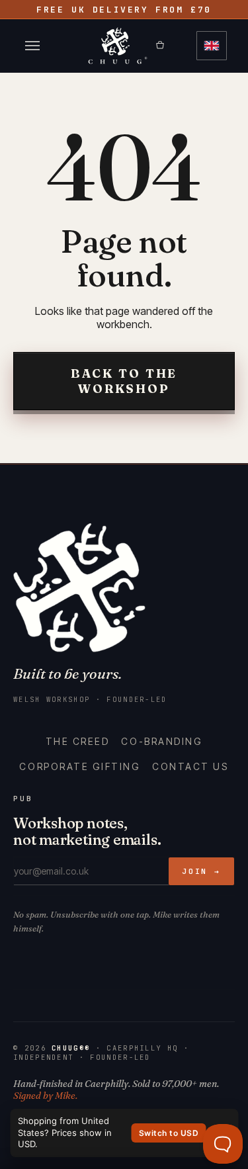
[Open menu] (32, 45)
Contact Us (190, 766)
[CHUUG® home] (117, 45)
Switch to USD (168, 1133)
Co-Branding (161, 741)
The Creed (78, 741)
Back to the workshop (124, 381)
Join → (201, 871)
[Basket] (170, 45)
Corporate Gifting (79, 766)
